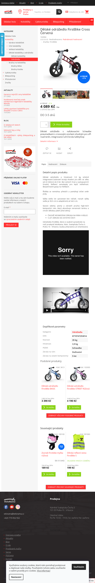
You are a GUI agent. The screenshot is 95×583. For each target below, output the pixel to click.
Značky (8, 82)
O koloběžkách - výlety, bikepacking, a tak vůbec (19, 136)
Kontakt (9, 559)
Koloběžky (9, 39)
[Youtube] (18, 508)
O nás (41, 3)
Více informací (43, 570)
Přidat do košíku (63, 124)
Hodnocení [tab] (52, 164)
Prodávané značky (55, 3)
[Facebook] (6, 508)
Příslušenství (10, 79)
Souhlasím (79, 567)
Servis (8, 552)
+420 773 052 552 (12, 518)
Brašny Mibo (16, 66)
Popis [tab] (44, 164)
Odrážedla (15, 59)
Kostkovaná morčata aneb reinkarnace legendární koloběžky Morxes (18, 101)
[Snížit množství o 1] (49, 126)
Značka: (50, 42)
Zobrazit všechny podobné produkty (65, 415)
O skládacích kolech (12, 125)
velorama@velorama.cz (14, 513)
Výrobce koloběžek (16, 42)
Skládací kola (10, 36)
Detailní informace (48, 141)
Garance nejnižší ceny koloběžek (17, 94)
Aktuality (22, 3)
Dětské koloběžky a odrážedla (21, 52)
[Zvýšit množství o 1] (49, 123)
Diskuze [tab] (63, 164)
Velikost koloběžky (16, 49)
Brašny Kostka (17, 69)
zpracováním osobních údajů (18, 219)
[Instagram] (12, 508)
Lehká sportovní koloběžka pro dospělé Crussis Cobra (16, 110)
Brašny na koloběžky (17, 62)
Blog (32, 3)
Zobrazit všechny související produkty (66, 487)
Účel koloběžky (15, 46)
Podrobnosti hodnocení (72, 39)
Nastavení (16, 577)
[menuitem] (9, 22)
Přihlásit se (11, 225)
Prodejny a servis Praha (28, 12)
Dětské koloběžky (18, 56)
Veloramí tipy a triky (12, 130)
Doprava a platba (7, 3)
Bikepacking (10, 76)
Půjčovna (9, 555)
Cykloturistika (10, 72)
